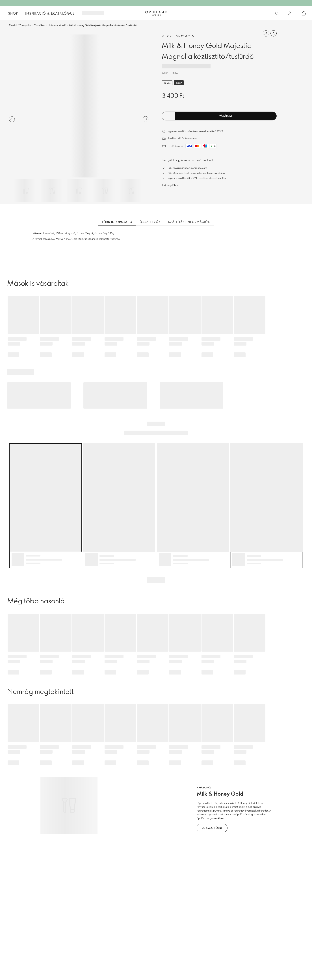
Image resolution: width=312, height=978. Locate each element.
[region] (78, 105)
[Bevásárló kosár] (303, 13)
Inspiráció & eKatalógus (50, 13)
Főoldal (13, 25)
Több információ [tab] (117, 222)
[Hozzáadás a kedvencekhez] (273, 33)
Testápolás (25, 25)
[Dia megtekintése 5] (131, 190)
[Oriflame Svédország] (156, 13)
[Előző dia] (12, 119)
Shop (13, 13)
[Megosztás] (266, 33)
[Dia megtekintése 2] (52, 190)
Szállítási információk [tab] (189, 222)
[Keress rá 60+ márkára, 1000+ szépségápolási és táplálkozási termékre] (277, 13)
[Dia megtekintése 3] (78, 190)
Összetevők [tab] (150, 222)
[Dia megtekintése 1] (26, 190)
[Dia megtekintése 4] (105, 190)
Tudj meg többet (170, 185)
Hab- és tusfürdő (57, 25)
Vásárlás (226, 116)
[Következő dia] (145, 119)
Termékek (39, 25)
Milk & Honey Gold (178, 36)
